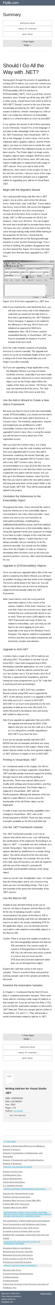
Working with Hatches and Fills (18, 1252)
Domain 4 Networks (12, 1164)
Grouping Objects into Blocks (17, 1248)
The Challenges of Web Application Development (26, 1221)
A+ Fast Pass (10, 1141)
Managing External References (18, 1255)
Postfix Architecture (13, 1172)
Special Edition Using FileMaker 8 (20, 1265)
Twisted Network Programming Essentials (24, 1189)
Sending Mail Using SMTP (15, 1208)
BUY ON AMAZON (18, 1115)
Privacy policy (45, 1294)
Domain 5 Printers (12, 1150)
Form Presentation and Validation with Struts (24, 1224)
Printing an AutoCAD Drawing (17, 1262)
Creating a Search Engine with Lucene (21, 1231)
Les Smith (18, 1111)
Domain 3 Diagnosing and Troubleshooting (23, 1160)
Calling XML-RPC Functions (16, 1204)
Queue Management (12, 1179)
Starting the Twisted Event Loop (18, 1194)
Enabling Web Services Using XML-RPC (22, 1201)
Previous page (27, 23)
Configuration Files (12, 1175)
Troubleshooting (10, 1277)
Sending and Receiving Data (16, 1197)
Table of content (27, 29)
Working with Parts (12, 1270)
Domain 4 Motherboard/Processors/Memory (24, 1146)
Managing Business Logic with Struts (21, 1228)
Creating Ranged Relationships (18, 1274)
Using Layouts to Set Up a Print (18, 1259)
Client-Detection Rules (14, 1182)
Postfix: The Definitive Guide (18, 1167)
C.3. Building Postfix (13, 1186)
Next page (27, 34)
